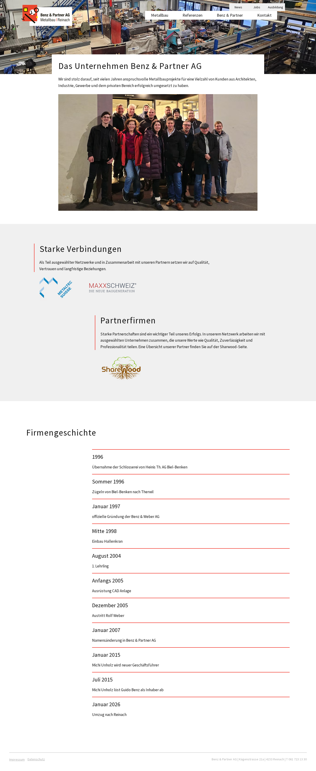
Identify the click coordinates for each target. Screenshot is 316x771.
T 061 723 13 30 (296, 759)
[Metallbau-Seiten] (170, 15)
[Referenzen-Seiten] (204, 15)
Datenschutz (36, 759)
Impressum (17, 759)
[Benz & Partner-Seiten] (245, 15)
